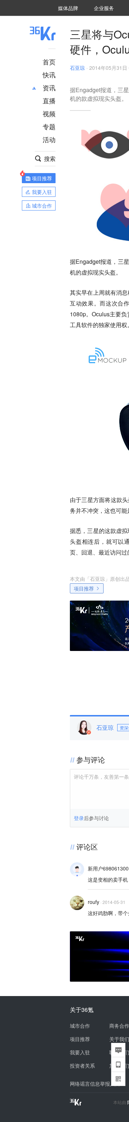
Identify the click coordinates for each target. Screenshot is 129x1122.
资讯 (49, 87)
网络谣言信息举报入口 (95, 1083)
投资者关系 (82, 1065)
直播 (49, 100)
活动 (49, 139)
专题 (49, 126)
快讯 (49, 74)
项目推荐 (84, 588)
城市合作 (80, 1025)
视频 (49, 113)
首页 (49, 61)
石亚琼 (77, 67)
